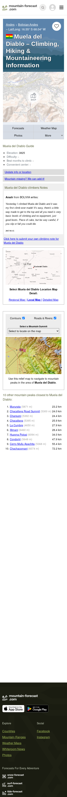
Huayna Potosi (18, 434)
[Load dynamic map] (33, 97)
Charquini (15, 416)
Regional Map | (18, 300)
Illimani (14, 430)
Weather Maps (11, 743)
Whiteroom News (13, 749)
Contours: (16, 318)
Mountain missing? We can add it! (24, 179)
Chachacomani (19, 448)
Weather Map (49, 128)
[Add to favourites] (56, 26)
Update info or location (18, 172)
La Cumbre (16, 425)
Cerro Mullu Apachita (22, 444)
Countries (8, 731)
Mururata (15, 406)
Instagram (43, 737)
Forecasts (18, 128)
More (48, 135)
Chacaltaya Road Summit (25, 411)
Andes (10, 24)
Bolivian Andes (28, 24)
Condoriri (15, 439)
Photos (18, 135)
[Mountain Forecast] (19, 7)
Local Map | (34, 300)
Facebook (43, 731)
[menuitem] (18, 128)
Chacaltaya (16, 420)
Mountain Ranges (14, 737)
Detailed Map (50, 300)
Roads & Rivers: (44, 318)
